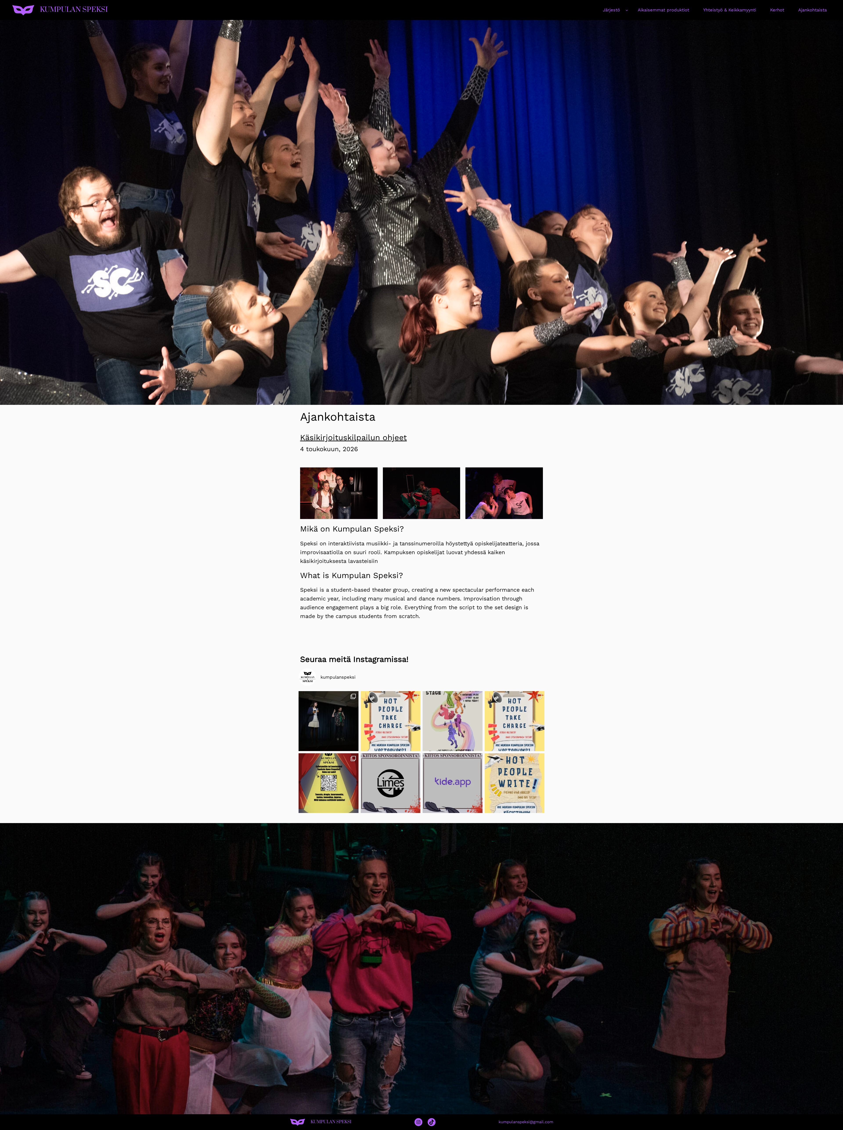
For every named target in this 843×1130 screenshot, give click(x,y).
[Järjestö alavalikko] (626, 10)
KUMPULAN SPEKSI (74, 9)
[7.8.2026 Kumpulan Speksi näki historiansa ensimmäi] (328, 721)
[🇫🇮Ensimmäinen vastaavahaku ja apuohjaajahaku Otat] (515, 721)
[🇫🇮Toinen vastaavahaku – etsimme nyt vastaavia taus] (391, 721)
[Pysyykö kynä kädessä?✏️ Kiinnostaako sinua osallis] (515, 783)
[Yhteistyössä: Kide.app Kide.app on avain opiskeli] (453, 783)
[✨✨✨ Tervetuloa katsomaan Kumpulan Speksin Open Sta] (453, 721)
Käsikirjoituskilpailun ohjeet (353, 437)
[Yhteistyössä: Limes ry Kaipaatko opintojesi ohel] (391, 783)
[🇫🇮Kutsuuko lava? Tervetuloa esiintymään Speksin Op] (328, 783)
